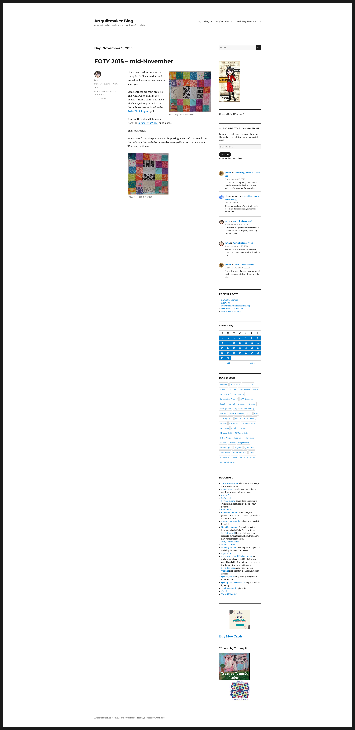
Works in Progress (228, 462)
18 (240, 348)
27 (252, 353)
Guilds (238, 418)
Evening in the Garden (231, 521)
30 (228, 358)
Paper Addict (226, 553)
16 (228, 348)
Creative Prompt (227, 404)
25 (240, 353)
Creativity (242, 404)
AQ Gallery (203, 21)
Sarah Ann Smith (228, 588)
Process (232, 443)
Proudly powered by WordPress (151, 718)
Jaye (96, 80)
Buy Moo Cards (231, 636)
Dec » (252, 363)
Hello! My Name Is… (247, 21)
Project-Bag (243, 443)
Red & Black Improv (138, 111)
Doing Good (225, 409)
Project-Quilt (226, 447)
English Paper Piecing (244, 409)
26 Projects (235, 384)
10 (234, 343)
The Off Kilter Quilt (229, 594)
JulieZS (228, 173)
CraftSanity (226, 510)
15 (222, 348)
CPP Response (246, 399)
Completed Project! (229, 399)
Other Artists (225, 438)
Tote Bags (224, 457)
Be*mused (226, 498)
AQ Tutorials (223, 21)
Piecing (237, 438)
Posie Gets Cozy (228, 568)
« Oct (227, 363)
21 (258, 348)
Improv (223, 423)
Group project (226, 418)
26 (246, 353)
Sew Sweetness (240, 452)
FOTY (101, 94)
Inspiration (234, 423)
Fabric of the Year (236, 413)
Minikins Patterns (239, 428)
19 (246, 348)
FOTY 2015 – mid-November (133, 61)
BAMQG (223, 389)
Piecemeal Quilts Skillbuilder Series (236, 556)
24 (234, 353)
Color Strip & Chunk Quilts (232, 394)
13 (252, 343)
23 (228, 353)
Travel (234, 457)
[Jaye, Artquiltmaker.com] (240, 81)
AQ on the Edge (228, 489)
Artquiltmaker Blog (113, 20)
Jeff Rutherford (228, 533)
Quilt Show (225, 452)
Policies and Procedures (124, 718)
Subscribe (225, 154)
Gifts (256, 413)
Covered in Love (228, 501)
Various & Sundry (247, 457)
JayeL (227, 221)
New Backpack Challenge (232, 309)
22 (222, 353)
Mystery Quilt (226, 433)
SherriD (224, 591)
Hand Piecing (250, 418)
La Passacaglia (248, 423)
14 (258, 343)
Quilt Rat (225, 571)
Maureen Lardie (228, 545)
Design (252, 404)
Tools (251, 452)
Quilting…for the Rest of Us (233, 582)
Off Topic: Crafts (241, 433)
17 (234, 348)
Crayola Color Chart (229, 512)
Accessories (248, 384)
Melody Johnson (228, 547)
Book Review (244, 389)
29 (222, 358)
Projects (238, 447)
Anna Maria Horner (230, 483)
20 (252, 348)
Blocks (233, 389)
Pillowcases (249, 438)
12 (246, 343)
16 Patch (224, 384)
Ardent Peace (227, 495)
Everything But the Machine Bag (235, 306)
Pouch (223, 443)
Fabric (97, 91)
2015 (96, 88)
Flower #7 (225, 303)
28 (258, 353)
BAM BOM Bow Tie (229, 300)
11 (240, 343)
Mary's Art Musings (230, 542)
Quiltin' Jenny (227, 577)
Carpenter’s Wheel (148, 123)
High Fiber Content (229, 527)
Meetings (224, 428)
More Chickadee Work (243, 221)
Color (255, 389)
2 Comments (100, 98)
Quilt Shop (249, 447)
